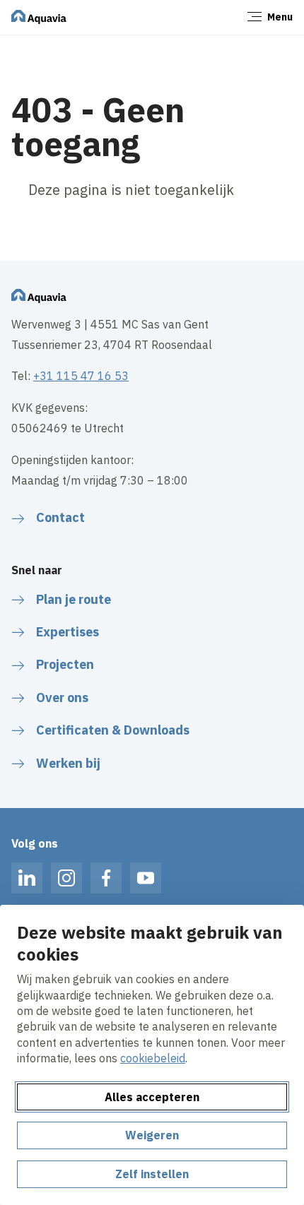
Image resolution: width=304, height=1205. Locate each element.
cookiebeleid (152, 1058)
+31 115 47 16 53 (81, 376)
